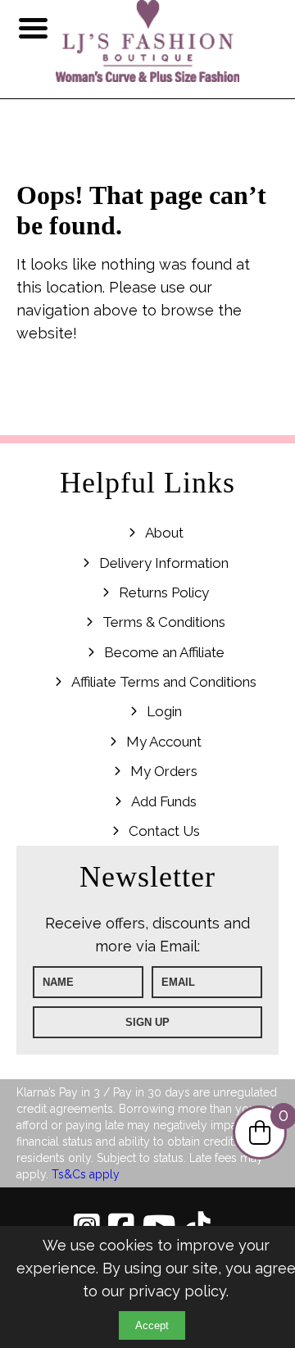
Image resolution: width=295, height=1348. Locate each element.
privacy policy (177, 1291)
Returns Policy (164, 592)
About (164, 532)
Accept (152, 1325)
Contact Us (164, 831)
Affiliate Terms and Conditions (163, 682)
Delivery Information (164, 563)
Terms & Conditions (163, 622)
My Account (164, 741)
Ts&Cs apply (86, 1174)
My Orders (163, 771)
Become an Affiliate (164, 652)
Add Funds (164, 801)
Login (164, 711)
